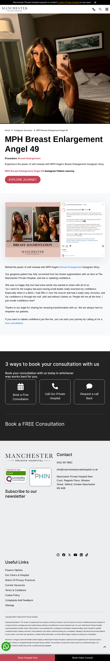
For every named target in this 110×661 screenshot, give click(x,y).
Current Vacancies (15, 585)
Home (7, 130)
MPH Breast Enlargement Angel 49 (24, 171)
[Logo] (15, 9)
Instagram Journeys (23, 130)
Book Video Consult (82, 658)
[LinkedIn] (81, 554)
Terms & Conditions (15, 590)
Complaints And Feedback (19, 600)
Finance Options (14, 570)
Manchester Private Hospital (27, 617)
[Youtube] (75, 554)
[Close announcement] (95, 2)
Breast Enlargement (29, 158)
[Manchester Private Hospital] (29, 457)
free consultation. (14, 323)
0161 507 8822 (64, 462)
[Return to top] (104, 647)
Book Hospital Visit (27, 658)
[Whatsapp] (6, 646)
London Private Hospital (68, 2)
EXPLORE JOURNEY (23, 179)
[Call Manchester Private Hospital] (95, 9)
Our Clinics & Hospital (17, 575)
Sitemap (9, 605)
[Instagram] (58, 554)
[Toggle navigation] (106, 9)
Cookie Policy (12, 595)
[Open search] (100, 9)
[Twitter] (69, 554)
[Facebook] (63, 554)
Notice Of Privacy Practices (20, 580)
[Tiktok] (86, 554)
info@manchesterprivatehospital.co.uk (77, 469)
